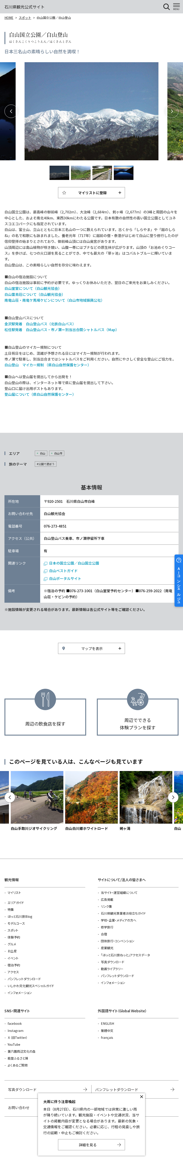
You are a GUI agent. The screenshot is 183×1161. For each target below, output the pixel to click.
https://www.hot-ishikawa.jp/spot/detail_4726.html (146, 801)
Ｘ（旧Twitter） (18, 1037)
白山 (42, 453)
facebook (15, 1023)
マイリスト (14, 892)
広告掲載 (107, 899)
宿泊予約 (14, 965)
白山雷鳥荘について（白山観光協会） (35, 294)
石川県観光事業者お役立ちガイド (123, 913)
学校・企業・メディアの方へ (118, 920)
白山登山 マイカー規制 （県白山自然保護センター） (47, 364)
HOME (8, 17)
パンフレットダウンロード (24, 979)
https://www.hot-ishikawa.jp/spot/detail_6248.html (91, 801)
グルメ (12, 944)
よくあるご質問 (17, 1065)
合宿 (104, 934)
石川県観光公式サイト (24, 7)
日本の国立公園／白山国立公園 (74, 563)
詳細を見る (88, 1144)
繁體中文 (107, 1030)
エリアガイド (16, 902)
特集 (11, 909)
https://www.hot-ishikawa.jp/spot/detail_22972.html (37, 801)
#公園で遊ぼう (45, 464)
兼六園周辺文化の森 (21, 1051)
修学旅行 (107, 927)
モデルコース (16, 923)
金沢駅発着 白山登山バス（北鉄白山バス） (40, 323)
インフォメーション (20, 992)
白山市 (58, 453)
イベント (13, 958)
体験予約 (14, 937)
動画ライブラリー (112, 969)
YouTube (14, 1044)
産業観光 (107, 948)
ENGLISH (107, 1023)
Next (172, 111)
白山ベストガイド (63, 570)
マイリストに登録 (92, 192)
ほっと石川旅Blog (20, 916)
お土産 (12, 951)
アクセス (13, 972)
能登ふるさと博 (18, 1058)
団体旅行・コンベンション (117, 941)
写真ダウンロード (112, 962)
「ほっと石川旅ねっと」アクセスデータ (125, 955)
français (107, 1037)
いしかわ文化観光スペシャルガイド (31, 986)
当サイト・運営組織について (119, 892)
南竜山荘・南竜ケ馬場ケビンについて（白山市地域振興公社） (54, 300)
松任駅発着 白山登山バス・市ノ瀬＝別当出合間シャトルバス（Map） (61, 329)
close (141, 1096)
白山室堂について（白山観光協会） (33, 288)
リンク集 (106, 906)
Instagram (15, 1030)
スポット (25, 17)
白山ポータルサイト (65, 578)
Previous (11, 111)
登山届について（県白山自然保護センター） (40, 394)
